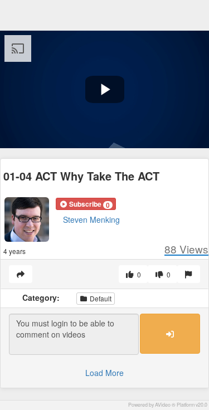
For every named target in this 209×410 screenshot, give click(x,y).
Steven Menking (91, 219)
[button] (86, 204)
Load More (104, 372)
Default (99, 298)
